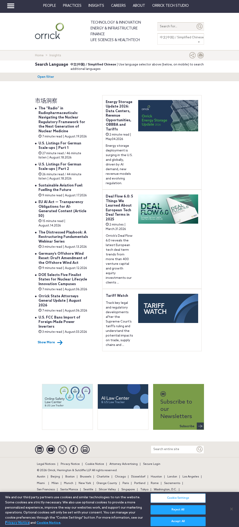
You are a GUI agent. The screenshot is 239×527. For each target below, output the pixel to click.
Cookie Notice (94, 464)
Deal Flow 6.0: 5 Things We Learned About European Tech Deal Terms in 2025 (119, 208)
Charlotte (103, 476)
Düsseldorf (138, 476)
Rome (155, 483)
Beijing (55, 476)
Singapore (128, 489)
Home (39, 55)
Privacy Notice (70, 464)
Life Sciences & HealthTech (115, 40)
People (49, 6)
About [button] (139, 6)
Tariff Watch (117, 296)
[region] (119, 509)
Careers (118, 6)
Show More (46, 342)
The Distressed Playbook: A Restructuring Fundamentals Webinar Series (63, 237)
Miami (41, 483)
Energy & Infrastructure (114, 28)
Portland (139, 483)
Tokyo (144, 489)
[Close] (231, 509)
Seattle (88, 489)
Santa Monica (69, 489)
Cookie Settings (178, 498)
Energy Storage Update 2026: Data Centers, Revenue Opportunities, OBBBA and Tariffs (119, 116)
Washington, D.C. (165, 489)
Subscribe (186, 426)
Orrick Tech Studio (170, 6)
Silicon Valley (107, 489)
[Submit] (200, 26)
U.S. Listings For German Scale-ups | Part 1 (60, 145)
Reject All (178, 509)
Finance (98, 34)
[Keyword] (200, 449)
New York (85, 483)
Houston (156, 476)
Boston (70, 476)
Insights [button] (96, 6)
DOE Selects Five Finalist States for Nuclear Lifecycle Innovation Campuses (63, 279)
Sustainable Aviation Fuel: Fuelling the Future (61, 187)
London (172, 476)
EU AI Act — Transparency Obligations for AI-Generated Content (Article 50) (62, 209)
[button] (192, 56)
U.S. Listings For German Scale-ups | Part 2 (60, 166)
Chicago (120, 476)
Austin (41, 476)
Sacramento (172, 483)
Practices (72, 6)
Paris (126, 483)
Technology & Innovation (116, 23)
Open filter (45, 77)
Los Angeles (191, 476)
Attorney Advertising (123, 464)
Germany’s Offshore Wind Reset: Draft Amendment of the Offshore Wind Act (63, 258)
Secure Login (151, 464)
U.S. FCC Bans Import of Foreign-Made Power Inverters (59, 322)
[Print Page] (200, 56)
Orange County (106, 483)
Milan (55, 483)
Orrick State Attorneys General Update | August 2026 (60, 301)
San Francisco (46, 489)
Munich (68, 483)
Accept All (178, 521)
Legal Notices (46, 464)
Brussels (85, 476)
